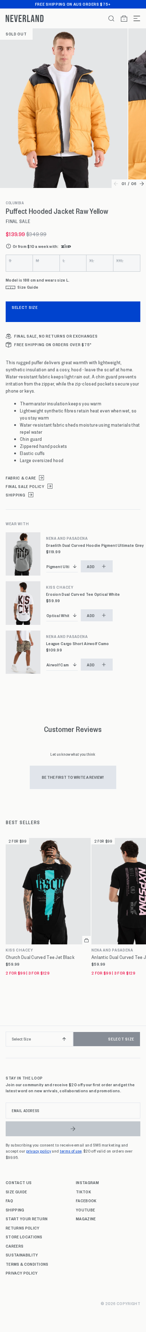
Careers (14, 1246)
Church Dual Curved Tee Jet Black (40, 957)
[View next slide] (141, 183)
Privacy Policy (22, 1273)
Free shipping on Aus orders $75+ (73, 4)
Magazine (86, 1218)
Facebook (86, 1200)
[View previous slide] (115, 183)
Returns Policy (22, 1228)
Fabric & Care (21, 478)
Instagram (87, 1182)
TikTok (83, 1191)
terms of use (71, 1150)
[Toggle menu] (134, 18)
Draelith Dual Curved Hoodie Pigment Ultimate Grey (95, 545)
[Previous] (8, 1042)
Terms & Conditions (27, 1264)
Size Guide (16, 1191)
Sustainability (22, 1255)
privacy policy (38, 1150)
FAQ (9, 1200)
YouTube (85, 1209)
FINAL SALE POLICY (25, 486)
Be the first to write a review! (73, 777)
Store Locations (24, 1236)
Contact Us (19, 1182)
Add (91, 566)
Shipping (15, 1209)
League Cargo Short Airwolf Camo (77, 643)
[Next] (138, 1042)
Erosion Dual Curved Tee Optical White (83, 594)
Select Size (25, 307)
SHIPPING (16, 495)
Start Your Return (26, 1218)
